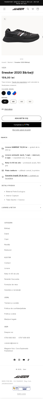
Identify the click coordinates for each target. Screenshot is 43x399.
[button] (4, 9)
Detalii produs (8, 186)
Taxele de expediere (19, 82)
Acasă (4, 62)
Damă (6, 234)
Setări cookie (21, 394)
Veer (24, 369)
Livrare (7, 268)
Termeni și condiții (11, 303)
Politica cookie (10, 314)
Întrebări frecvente (11, 279)
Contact (7, 263)
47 (5, 102)
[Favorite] (32, 9)
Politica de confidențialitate (15, 308)
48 (13, 102)
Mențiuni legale (10, 319)
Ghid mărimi (8, 109)
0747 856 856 (24, 338)
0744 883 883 (10, 338)
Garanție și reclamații (12, 290)
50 (31, 102)
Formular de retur (11, 284)
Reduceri (8, 250)
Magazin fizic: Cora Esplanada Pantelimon (16, 350)
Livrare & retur (9, 208)
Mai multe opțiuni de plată (21, 130)
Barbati (10, 62)
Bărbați (7, 228)
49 (23, 102)
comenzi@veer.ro (11, 343)
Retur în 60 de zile (11, 274)
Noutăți (7, 244)
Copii (6, 239)
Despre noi (8, 332)
